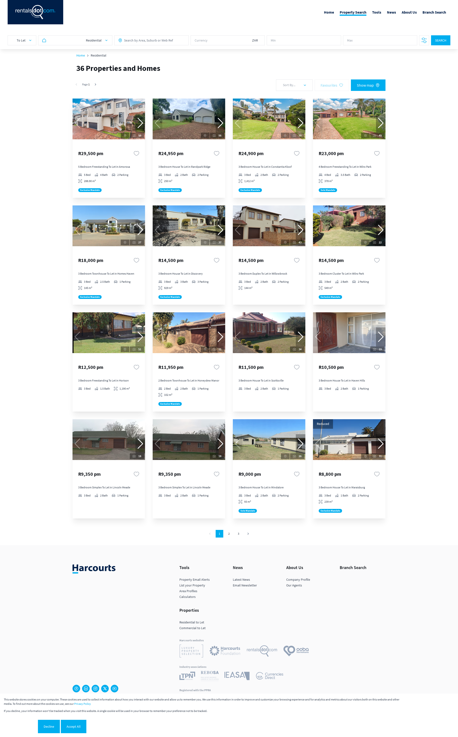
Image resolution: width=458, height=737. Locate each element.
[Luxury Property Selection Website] (191, 651)
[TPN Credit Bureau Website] (187, 676)
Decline (49, 726)
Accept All (74, 726)
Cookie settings (20, 726)
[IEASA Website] (237, 676)
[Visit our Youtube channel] (114, 688)
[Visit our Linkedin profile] (86, 688)
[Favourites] (136, 153)
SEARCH (440, 40)
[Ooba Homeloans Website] (296, 652)
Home (80, 55)
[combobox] (145, 40)
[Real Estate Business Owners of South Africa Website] (210, 676)
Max (350, 40)
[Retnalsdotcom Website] (262, 651)
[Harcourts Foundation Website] (225, 652)
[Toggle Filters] (424, 40)
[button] (140, 123)
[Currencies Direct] (269, 676)
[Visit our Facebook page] (76, 688)
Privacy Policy (82, 704)
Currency (201, 40)
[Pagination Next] (248, 534)
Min (273, 40)
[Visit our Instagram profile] (95, 688)
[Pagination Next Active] (95, 84)
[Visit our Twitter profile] (105, 688)
